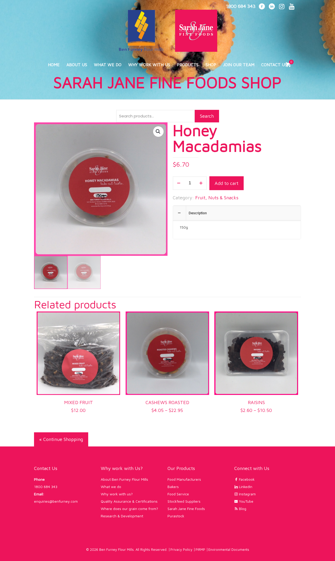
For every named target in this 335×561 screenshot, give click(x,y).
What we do (111, 486)
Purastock (176, 516)
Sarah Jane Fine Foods (186, 508)
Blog (242, 508)
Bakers (173, 486)
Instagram (247, 494)
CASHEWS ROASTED (167, 402)
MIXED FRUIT (78, 402)
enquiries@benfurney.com (56, 501)
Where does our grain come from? (129, 508)
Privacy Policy (181, 549)
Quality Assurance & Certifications (129, 501)
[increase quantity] (200, 183)
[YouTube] (291, 7)
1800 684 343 (45, 486)
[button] (158, 131)
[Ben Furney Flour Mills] (167, 28)
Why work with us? (117, 494)
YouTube (245, 501)
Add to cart (226, 183)
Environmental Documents (228, 549)
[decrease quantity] (178, 183)
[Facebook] (261, 7)
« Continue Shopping (61, 439)
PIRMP (200, 549)
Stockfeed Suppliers (184, 501)
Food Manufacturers (184, 479)
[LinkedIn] (271, 7)
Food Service (178, 494)
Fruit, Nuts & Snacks (216, 197)
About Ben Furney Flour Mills (124, 479)
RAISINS (256, 402)
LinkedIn (245, 486)
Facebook (246, 479)
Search (207, 116)
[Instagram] (281, 7)
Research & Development (122, 516)
